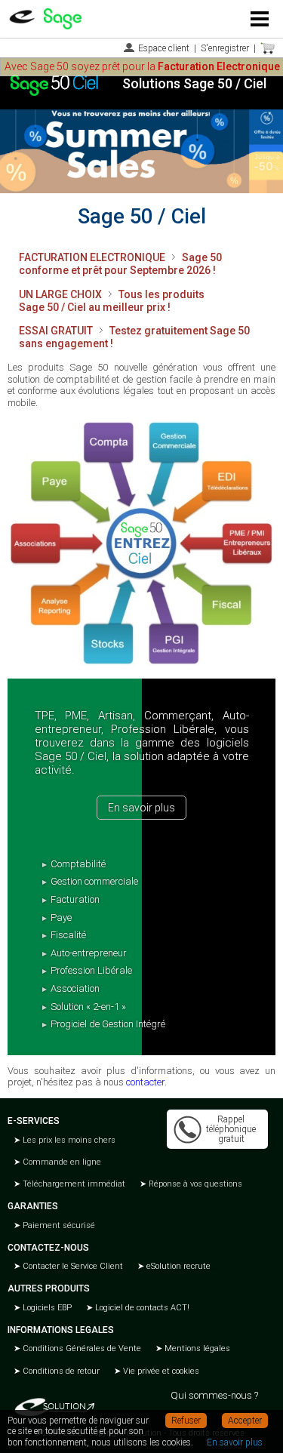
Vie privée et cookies (160, 1371)
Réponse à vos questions (194, 1184)
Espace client (163, 48)
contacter (145, 1082)
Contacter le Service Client (71, 1266)
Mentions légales (196, 1348)
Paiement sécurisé (57, 1225)
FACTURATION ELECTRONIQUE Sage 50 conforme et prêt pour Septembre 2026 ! (120, 263)
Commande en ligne (60, 1162)
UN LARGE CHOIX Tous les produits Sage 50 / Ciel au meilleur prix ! (112, 300)
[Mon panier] (267, 48)
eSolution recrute (177, 1266)
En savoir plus (141, 808)
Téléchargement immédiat (72, 1184)
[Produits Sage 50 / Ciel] (141, 543)
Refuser (186, 1420)
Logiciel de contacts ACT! (141, 1308)
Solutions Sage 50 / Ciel (194, 83)
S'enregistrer (225, 48)
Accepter (245, 1420)
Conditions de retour (60, 1371)
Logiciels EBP (46, 1308)
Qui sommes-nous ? (214, 1395)
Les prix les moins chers (67, 1140)
